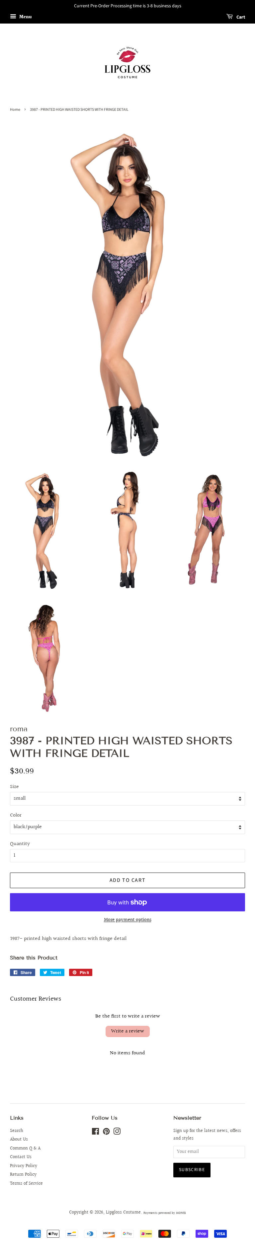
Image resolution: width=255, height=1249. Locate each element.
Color (16, 815)
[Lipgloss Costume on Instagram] (117, 1133)
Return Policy (23, 1174)
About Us (19, 1139)
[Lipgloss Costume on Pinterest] (106, 1133)
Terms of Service (26, 1183)
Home (15, 109)
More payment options (127, 920)
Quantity (20, 844)
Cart (240, 17)
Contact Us (21, 1157)
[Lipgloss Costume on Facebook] (95, 1133)
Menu (25, 17)
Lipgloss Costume (123, 1212)
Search (16, 1131)
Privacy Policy (23, 1166)
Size (14, 787)
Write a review (127, 1031)
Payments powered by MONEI (164, 1213)
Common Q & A (25, 1148)
